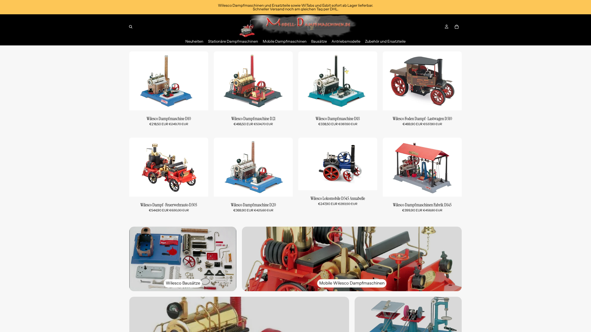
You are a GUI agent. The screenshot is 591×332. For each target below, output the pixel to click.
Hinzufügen (289, 103)
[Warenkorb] (457, 27)
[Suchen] (131, 27)
